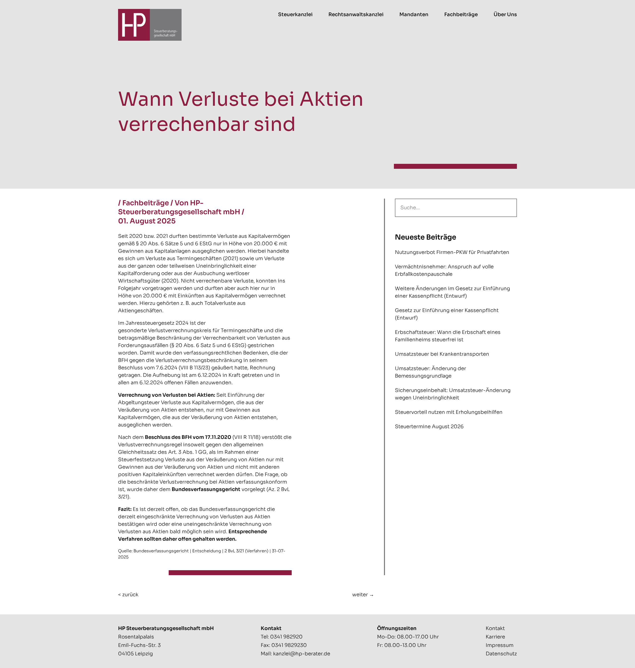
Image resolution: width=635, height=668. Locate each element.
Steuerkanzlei (295, 14)
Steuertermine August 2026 (429, 426)
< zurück (128, 595)
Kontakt (495, 628)
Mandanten (413, 14)
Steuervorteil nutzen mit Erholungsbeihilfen (449, 412)
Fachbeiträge (461, 14)
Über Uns (505, 14)
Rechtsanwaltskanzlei (355, 14)
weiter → (363, 595)
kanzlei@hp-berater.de (301, 654)
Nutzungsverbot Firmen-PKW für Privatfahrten (452, 252)
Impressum (499, 645)
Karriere (495, 637)
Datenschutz (501, 654)
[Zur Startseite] (150, 25)
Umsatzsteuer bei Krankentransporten (442, 354)
